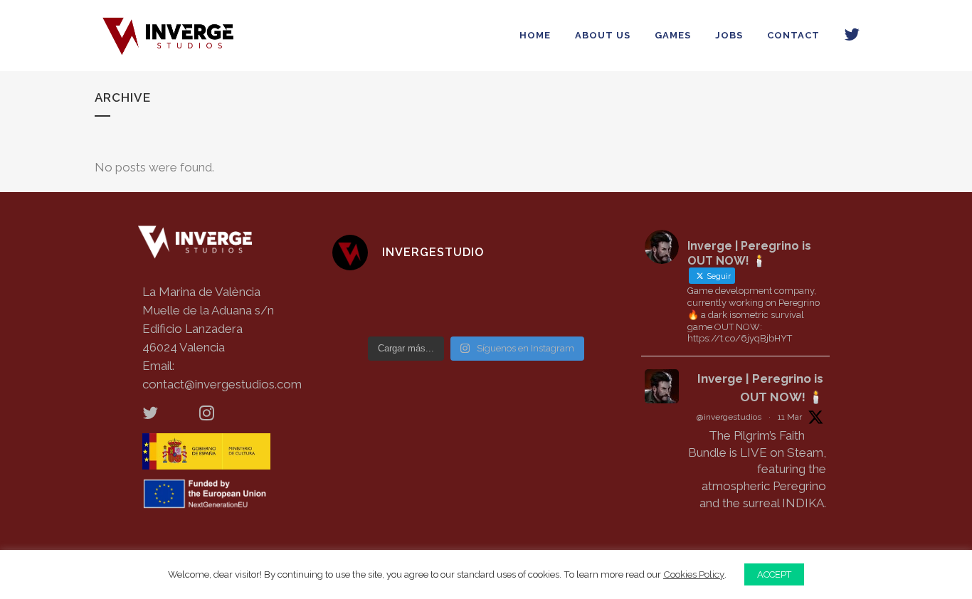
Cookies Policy (693, 574)
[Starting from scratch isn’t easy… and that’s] (513, 305)
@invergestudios (729, 417)
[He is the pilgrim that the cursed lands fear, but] (587, 305)
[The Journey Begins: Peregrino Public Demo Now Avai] (439, 305)
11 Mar (790, 417)
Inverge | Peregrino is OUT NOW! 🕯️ (760, 387)
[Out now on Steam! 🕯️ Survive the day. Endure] (365, 305)
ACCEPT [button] (774, 574)
